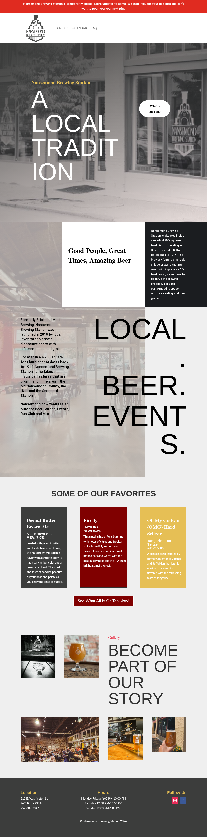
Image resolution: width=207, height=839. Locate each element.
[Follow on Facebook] (183, 800)
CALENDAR (79, 28)
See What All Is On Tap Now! (103, 601)
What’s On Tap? (155, 109)
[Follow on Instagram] (175, 800)
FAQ (94, 28)
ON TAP (62, 28)
